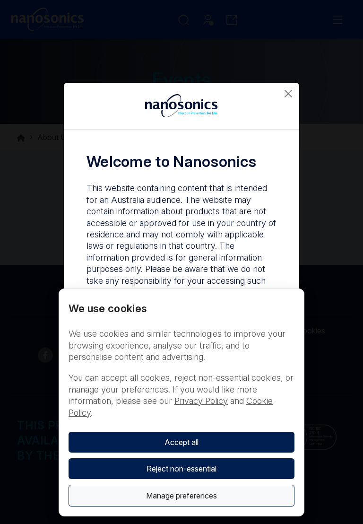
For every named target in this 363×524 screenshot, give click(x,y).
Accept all (181, 442)
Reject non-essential (181, 468)
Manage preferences (181, 495)
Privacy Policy (201, 401)
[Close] (288, 93)
